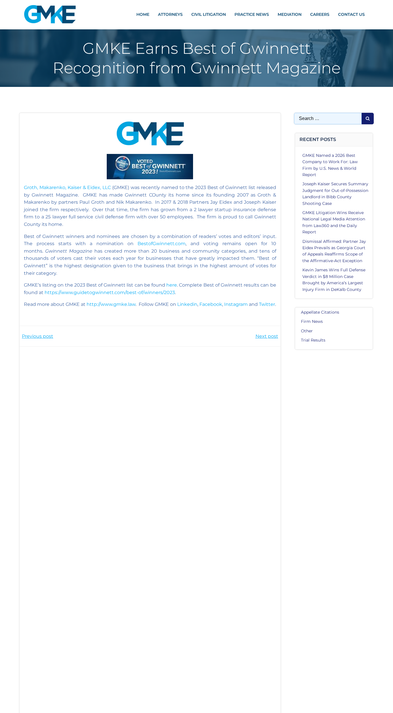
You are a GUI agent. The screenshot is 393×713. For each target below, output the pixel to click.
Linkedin (187, 304)
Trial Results (313, 340)
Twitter (267, 304)
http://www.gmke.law (111, 304)
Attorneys (170, 14)
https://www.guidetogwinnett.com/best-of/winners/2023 (110, 292)
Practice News (251, 14)
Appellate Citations (320, 312)
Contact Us (351, 14)
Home (142, 14)
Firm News (312, 321)
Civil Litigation (208, 14)
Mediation (290, 14)
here (171, 285)
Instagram (236, 304)
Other (307, 330)
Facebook (210, 304)
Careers (319, 14)
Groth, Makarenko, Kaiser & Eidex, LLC (67, 187)
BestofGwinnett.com (162, 243)
